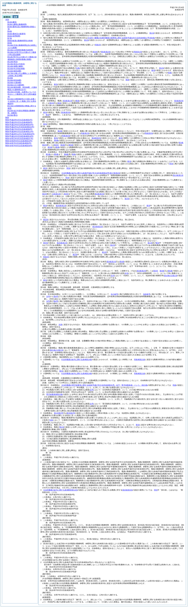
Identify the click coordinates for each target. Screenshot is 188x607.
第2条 (60, 131)
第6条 (56, 140)
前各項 (98, 45)
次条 (60, 324)
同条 (174, 385)
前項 (153, 70)
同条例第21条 (139, 359)
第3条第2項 (178, 101)
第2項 (112, 245)
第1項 (151, 33)
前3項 (45, 243)
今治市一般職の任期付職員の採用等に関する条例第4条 (121, 38)
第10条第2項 (97, 227)
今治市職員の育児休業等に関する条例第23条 (104, 385)
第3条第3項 (65, 112)
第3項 (51, 103)
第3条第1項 (67, 101)
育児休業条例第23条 (54, 394)
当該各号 (146, 294)
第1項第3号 (58, 413)
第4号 (55, 296)
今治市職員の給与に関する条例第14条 (76, 359)
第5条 (71, 145)
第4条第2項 (96, 138)
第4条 (62, 145)
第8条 (66, 154)
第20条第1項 (61, 206)
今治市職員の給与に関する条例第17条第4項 (90, 173)
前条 (170, 73)
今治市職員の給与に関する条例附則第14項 (60, 490)
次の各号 (114, 294)
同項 (171, 164)
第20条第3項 (127, 490)
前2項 (45, 220)
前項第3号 (71, 413)
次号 (48, 296)
